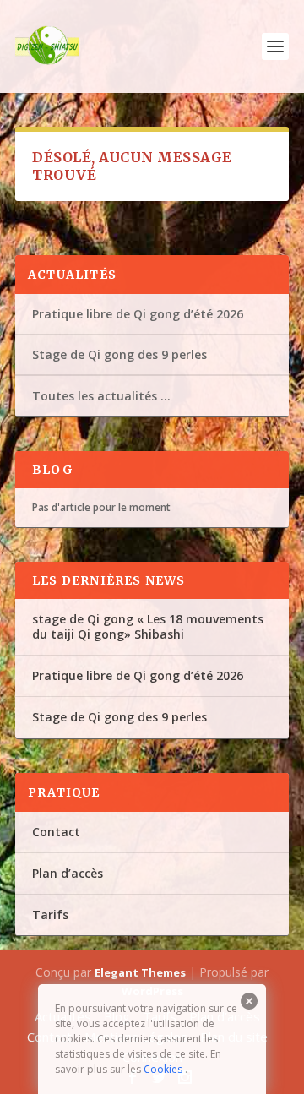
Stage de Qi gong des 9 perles (119, 354)
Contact (56, 832)
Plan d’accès (67, 873)
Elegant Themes (140, 972)
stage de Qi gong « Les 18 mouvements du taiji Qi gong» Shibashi (147, 626)
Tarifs (50, 914)
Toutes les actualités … (101, 396)
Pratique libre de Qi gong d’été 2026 (137, 314)
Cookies (163, 1069)
